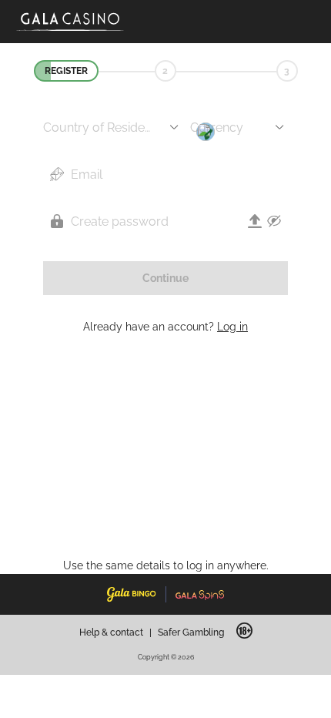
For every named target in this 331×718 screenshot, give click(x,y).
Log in (232, 326)
